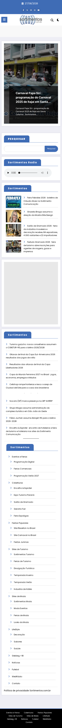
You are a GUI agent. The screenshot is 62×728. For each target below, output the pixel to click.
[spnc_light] (58, 20)
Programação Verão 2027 (26, 475)
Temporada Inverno (23, 575)
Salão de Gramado (23, 502)
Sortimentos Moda (23, 601)
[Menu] (4, 20)
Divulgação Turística (24, 568)
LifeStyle (16, 629)
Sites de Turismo (20, 549)
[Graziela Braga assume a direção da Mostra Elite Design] (13, 218)
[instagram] (34, 10)
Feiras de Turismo (22, 561)
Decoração (19, 634)
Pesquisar (51, 148)
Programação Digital (24, 461)
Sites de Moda (19, 596)
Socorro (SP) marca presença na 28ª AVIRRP (31, 401)
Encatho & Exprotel (23, 488)
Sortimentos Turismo (24, 554)
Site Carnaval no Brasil (25, 535)
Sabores (18, 641)
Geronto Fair (20, 509)
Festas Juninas (21, 542)
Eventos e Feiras (19, 456)
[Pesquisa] (52, 20)
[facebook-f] (23, 10)
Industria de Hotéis (23, 589)
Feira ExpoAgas (21, 515)
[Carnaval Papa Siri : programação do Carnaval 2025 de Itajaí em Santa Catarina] (31, 84)
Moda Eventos (21, 608)
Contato (16, 683)
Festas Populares (20, 523)
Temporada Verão (23, 582)
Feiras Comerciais (22, 468)
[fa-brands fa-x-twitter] (27, 10)
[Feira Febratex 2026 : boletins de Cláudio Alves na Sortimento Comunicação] (13, 204)
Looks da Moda (21, 622)
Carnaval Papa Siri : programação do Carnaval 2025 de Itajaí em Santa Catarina (33, 97)
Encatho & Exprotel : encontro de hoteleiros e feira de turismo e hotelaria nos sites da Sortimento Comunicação (31, 431)
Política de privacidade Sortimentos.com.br (27, 690)
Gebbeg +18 (18, 655)
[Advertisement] (31, 293)
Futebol (15, 669)
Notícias (16, 662)
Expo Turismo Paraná (24, 495)
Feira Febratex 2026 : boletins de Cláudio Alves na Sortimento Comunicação (41, 200)
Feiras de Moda (21, 615)
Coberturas (17, 482)
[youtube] (38, 10)
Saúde (17, 648)
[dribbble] (31, 10)
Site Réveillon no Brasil (24, 528)
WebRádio (17, 676)
